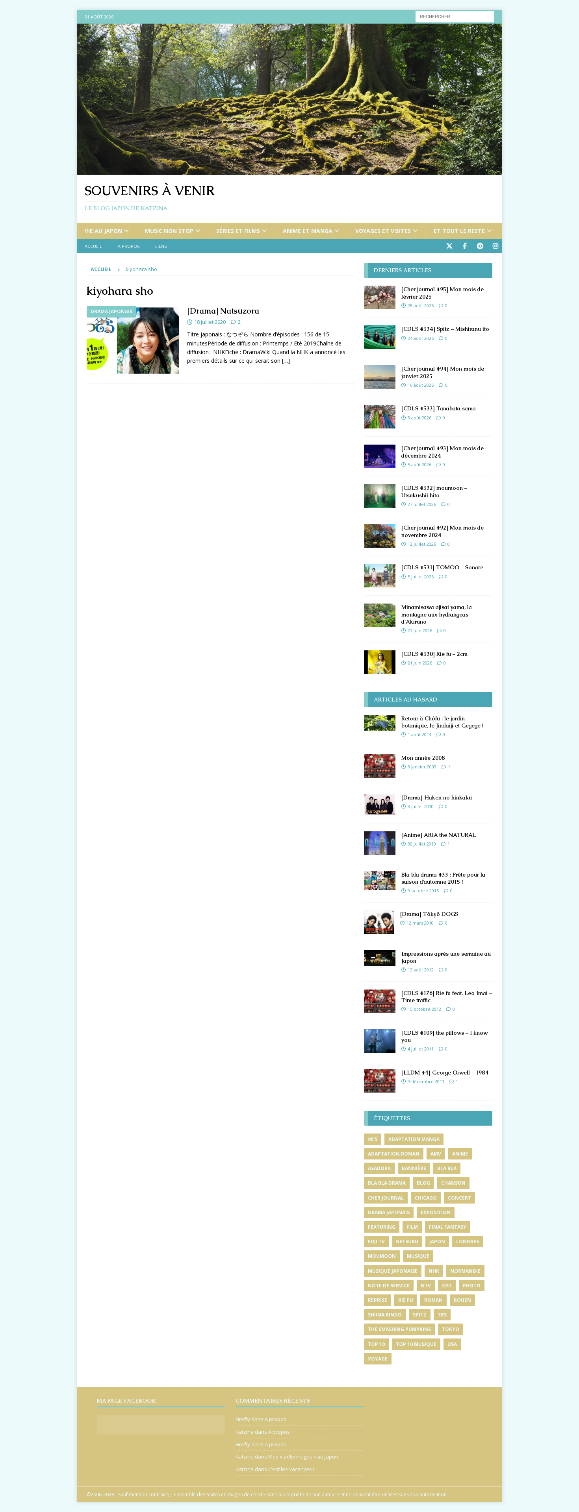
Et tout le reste (459, 230)
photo (472, 1285)
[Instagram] (495, 246)
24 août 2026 (421, 338)
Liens (161, 246)
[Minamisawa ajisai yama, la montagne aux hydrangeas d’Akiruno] (379, 615)
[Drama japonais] (133, 340)
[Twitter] (449, 246)
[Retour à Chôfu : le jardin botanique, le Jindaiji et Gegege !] (379, 723)
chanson (453, 1183)
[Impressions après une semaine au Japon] (379, 958)
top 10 (376, 1344)
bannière (414, 1168)
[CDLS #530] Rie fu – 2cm (434, 653)
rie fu (405, 1300)
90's (372, 1139)
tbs (442, 1314)
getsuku (407, 1241)
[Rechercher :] (455, 16)
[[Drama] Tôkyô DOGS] (379, 922)
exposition (436, 1212)
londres (467, 1241)
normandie (465, 1271)
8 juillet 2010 (421, 806)
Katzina (245, 1431)
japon (437, 1241)
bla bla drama (387, 1183)
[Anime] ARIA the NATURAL (438, 834)
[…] (286, 360)
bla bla (447, 1168)
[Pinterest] (480, 246)
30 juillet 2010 (422, 844)
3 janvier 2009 (422, 767)
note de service (389, 1285)
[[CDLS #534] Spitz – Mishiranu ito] (379, 337)
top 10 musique (416, 1344)
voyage (378, 1358)
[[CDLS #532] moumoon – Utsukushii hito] (379, 496)
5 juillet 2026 (421, 577)
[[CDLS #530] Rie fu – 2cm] (379, 662)
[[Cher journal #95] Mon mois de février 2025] (379, 297)
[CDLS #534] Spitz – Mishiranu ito (445, 328)
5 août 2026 (419, 464)
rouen (462, 1300)
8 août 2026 (419, 418)
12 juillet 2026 (422, 544)
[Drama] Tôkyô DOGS (429, 914)
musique (418, 1256)
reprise (377, 1300)
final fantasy (447, 1227)
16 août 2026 (421, 385)
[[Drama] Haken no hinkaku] (379, 804)
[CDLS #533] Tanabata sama (438, 408)
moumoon (382, 1256)
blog (423, 1183)
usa (452, 1344)
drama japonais (389, 1212)
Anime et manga (307, 230)
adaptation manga (414, 1139)
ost (447, 1285)
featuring (381, 1227)
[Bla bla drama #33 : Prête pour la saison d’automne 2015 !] (379, 880)
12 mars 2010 (420, 923)
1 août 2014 (419, 734)
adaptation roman (393, 1153)
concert (459, 1197)
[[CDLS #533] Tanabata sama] (379, 416)
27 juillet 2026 (422, 504)
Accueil (93, 246)
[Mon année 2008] (379, 766)
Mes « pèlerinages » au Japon (303, 1456)
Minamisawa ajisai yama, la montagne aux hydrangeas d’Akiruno (436, 614)
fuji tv (376, 1241)
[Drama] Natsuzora (223, 311)
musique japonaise (393, 1271)
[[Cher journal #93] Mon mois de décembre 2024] (379, 456)
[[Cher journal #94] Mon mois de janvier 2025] (379, 377)
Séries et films (238, 230)
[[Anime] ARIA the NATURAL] (379, 843)
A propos (128, 246)
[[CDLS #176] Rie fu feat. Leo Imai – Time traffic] (379, 1001)
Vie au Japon (103, 230)
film (412, 1227)
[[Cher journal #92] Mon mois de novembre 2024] (379, 536)
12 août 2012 (421, 970)
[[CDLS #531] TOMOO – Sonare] (379, 575)
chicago (426, 1197)
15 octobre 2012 (424, 1009)
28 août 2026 (421, 305)
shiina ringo (385, 1314)
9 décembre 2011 (426, 1081)
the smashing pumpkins (399, 1329)
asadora (379, 1168)
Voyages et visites (383, 230)
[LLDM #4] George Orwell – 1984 (445, 1072)
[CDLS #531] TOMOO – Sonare (442, 567)
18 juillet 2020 (210, 321)
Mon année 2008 (423, 757)
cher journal (386, 1197)
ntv (426, 1285)
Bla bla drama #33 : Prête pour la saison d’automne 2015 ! (443, 878)
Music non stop (169, 230)
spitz (420, 1314)
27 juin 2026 (420, 630)
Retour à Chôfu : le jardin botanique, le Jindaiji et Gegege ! (442, 722)
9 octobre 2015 (423, 891)
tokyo (450, 1329)
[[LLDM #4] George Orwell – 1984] (379, 1081)
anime (460, 1153)
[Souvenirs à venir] (289, 170)
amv (436, 1153)
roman (433, 1300)
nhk (434, 1271)
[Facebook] (464, 246)
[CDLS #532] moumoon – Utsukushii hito (434, 491)
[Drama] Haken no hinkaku (436, 797)
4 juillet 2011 (421, 1049)
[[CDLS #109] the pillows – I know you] (379, 1041)
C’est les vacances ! (291, 1469)
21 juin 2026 (420, 663)
